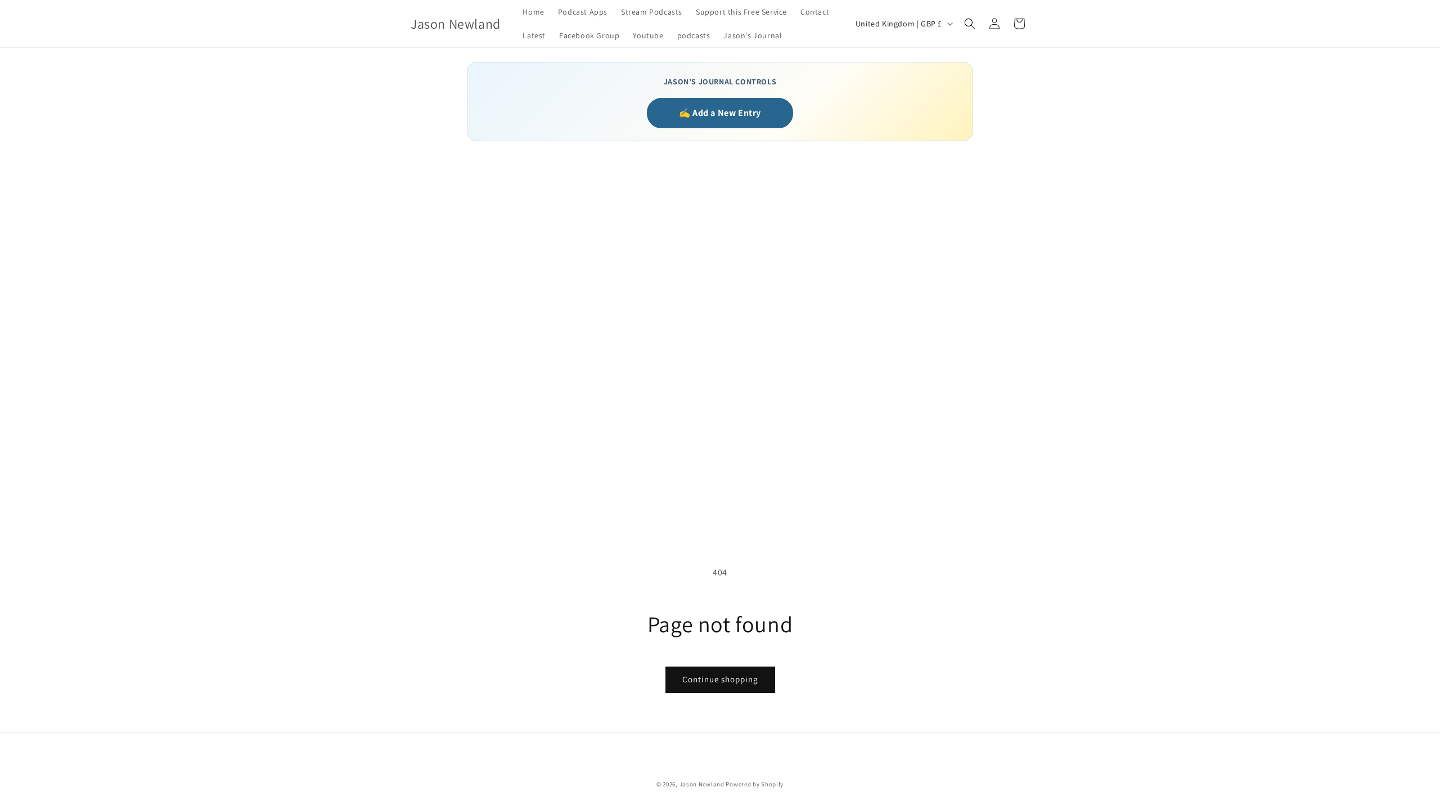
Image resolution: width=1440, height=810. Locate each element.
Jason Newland (702, 784)
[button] (969, 23)
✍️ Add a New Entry (720, 113)
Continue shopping (720, 679)
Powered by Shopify (755, 784)
